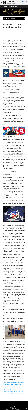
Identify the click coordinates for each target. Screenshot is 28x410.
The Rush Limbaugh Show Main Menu (10, 6)
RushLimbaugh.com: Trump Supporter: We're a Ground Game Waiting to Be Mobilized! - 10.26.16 (14, 384)
